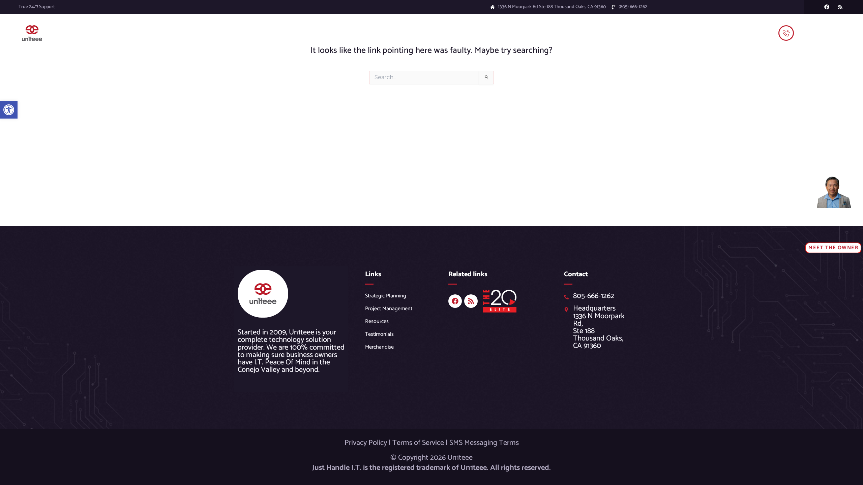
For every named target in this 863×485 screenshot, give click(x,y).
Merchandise (379, 347)
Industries (354, 33)
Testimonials (480, 33)
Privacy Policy (366, 443)
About (442, 33)
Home (255, 33)
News (422, 33)
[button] (9, 110)
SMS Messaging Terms (484, 443)
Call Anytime (811, 27)
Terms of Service (418, 443)
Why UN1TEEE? (390, 33)
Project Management (388, 308)
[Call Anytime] (786, 33)
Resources (377, 321)
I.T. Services (322, 33)
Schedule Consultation (527, 33)
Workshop (281, 33)
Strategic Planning (385, 295)
